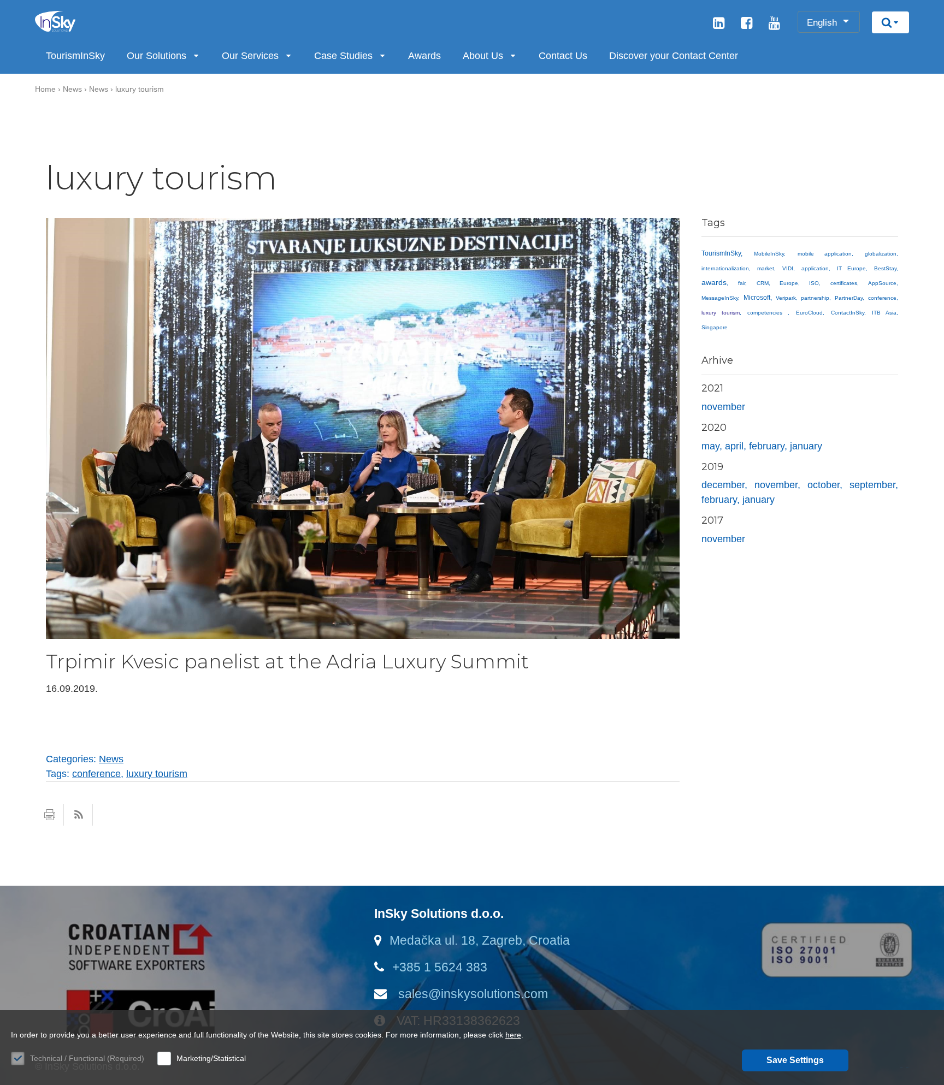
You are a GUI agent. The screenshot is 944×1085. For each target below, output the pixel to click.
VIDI (787, 268)
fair (741, 283)
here (513, 1034)
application (815, 268)
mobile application (825, 254)
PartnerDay (849, 298)
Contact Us (563, 55)
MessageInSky (719, 298)
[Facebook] (746, 24)
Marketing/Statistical (211, 1058)
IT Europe (851, 268)
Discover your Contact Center (673, 55)
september (872, 484)
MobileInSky (769, 254)
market (765, 268)
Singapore (714, 327)
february (766, 446)
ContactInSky (847, 313)
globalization (880, 254)
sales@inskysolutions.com (471, 994)
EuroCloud (809, 313)
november (723, 406)
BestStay (885, 268)
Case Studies (343, 55)
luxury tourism (139, 89)
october (823, 484)
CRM (763, 283)
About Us (483, 55)
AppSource (882, 283)
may (710, 446)
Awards (424, 55)
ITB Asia (884, 313)
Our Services (250, 55)
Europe (789, 283)
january (806, 446)
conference (882, 298)
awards (714, 282)
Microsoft (757, 297)
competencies (767, 313)
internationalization (725, 268)
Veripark (786, 298)
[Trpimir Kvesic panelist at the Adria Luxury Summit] (363, 635)
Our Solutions (156, 55)
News (72, 89)
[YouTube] (774, 24)
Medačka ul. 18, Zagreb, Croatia (480, 940)
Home (45, 89)
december (723, 484)
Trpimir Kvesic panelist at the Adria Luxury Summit (287, 661)
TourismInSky (75, 55)
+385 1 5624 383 (439, 967)
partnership (815, 298)
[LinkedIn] (718, 24)
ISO (814, 283)
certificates (843, 283)
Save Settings (795, 1060)
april (734, 446)
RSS (78, 814)
